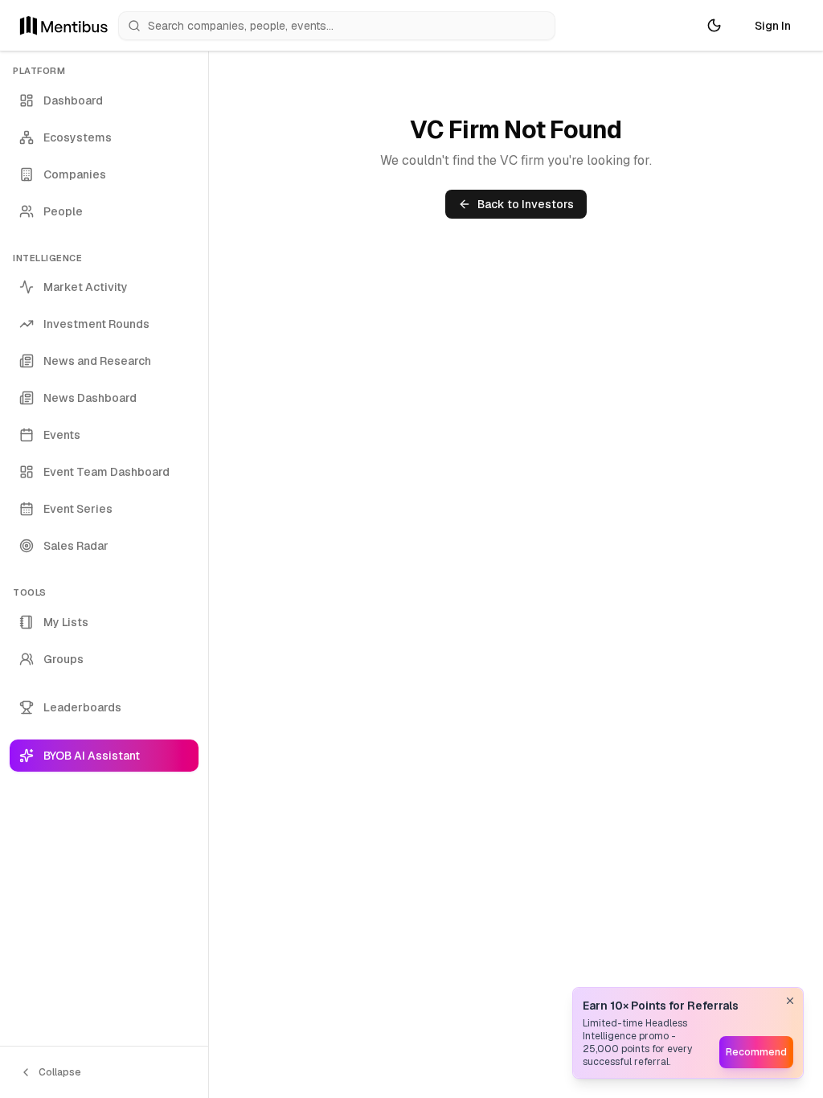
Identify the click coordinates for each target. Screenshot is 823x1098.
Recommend (756, 1052)
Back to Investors (525, 204)
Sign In (773, 25)
